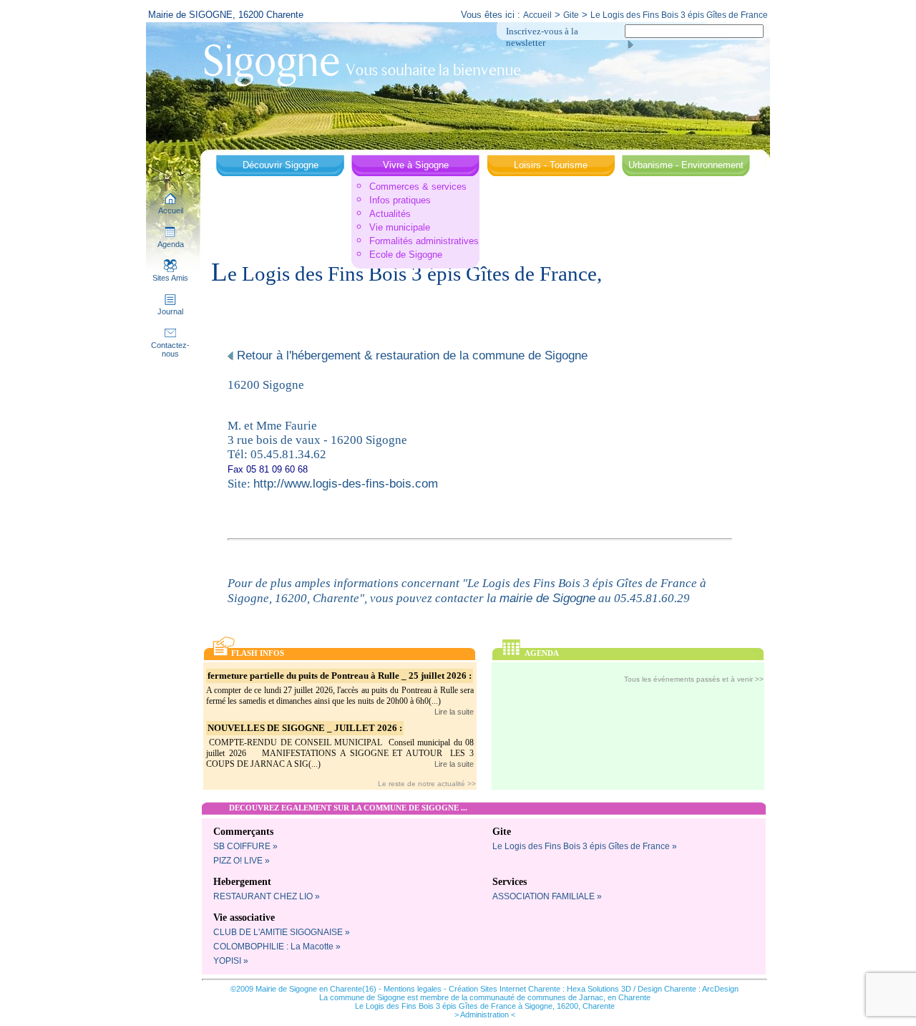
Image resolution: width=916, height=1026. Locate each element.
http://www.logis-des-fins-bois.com (345, 483)
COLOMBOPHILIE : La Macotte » (277, 947)
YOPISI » (230, 961)
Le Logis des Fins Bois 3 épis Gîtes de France (679, 15)
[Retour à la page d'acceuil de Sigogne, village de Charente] (362, 64)
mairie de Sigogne (547, 598)
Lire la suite (454, 711)
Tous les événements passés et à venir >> (694, 679)
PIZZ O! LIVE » (241, 861)
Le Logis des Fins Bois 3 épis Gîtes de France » (584, 846)
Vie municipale (399, 227)
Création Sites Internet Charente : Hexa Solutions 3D (540, 988)
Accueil (537, 15)
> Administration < (484, 1014)
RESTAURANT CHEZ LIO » (266, 896)
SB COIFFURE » (245, 846)
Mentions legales (413, 988)
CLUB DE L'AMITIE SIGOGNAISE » (281, 932)
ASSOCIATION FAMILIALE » (547, 896)
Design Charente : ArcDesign (688, 988)
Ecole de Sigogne (405, 254)
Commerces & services (418, 186)
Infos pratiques (400, 200)
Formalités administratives (424, 241)
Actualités (390, 213)
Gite (571, 15)
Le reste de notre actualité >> (427, 784)
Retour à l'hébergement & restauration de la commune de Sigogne (410, 355)
